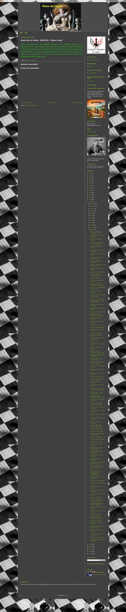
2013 (90, 544)
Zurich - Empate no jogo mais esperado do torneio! (97, 243)
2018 (90, 192)
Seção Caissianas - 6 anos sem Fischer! (97, 373)
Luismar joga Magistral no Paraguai (96, 318)
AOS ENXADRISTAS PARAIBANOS (95, 274)
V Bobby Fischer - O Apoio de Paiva (97, 344)
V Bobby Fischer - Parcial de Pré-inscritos (96, 477)
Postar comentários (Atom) (31, 105)
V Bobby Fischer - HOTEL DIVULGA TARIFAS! (96, 403)
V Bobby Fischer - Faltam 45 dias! (96, 280)
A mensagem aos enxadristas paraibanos (96, 250)
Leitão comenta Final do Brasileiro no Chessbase (96, 517)
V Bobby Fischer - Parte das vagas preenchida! (96, 448)
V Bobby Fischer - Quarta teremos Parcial (96, 359)
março (91, 225)
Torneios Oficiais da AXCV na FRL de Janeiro (97, 526)
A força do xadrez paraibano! (96, 298)
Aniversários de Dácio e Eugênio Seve (97, 414)
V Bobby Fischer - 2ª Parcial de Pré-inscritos (97, 407)
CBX (26, 33)
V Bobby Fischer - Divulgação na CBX (97, 400)
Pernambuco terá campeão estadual (96, 247)
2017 (90, 194)
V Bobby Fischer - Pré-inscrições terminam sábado (97, 295)
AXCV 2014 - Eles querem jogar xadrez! (97, 483)
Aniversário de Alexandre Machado (96, 459)
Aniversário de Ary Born (95, 441)
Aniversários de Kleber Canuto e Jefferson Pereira (97, 355)
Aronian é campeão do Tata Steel (97, 311)
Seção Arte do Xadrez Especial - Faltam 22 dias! (97, 434)
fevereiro (92, 227)
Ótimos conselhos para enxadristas (95, 381)
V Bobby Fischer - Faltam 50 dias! (96, 330)
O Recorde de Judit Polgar (96, 520)
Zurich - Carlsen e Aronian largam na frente (96, 258)
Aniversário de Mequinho (96, 333)
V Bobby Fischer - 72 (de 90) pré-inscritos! (97, 411)
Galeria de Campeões (93, 60)
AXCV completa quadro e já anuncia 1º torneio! (96, 466)
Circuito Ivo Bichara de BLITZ (97, 327)
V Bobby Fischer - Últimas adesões (96, 444)
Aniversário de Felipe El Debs (97, 272)
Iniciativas (91, 81)
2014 (90, 202)
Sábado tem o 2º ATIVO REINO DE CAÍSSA (97, 288)
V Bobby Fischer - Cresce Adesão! (96, 511)
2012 (90, 546)
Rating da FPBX (92, 73)
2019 (90, 190)
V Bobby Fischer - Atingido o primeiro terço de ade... (97, 500)
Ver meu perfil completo (99, 574)
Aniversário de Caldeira (95, 514)
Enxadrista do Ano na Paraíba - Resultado (97, 540)
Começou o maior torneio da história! (96, 269)
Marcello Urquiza (99, 572)
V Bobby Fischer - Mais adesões (97, 480)
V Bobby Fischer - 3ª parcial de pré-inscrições (97, 338)
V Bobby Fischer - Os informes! (97, 439)
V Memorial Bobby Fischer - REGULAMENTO (96, 504)
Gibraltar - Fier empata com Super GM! (96, 261)
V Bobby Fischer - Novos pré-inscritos (97, 385)
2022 (90, 183)
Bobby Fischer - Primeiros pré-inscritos (97, 530)
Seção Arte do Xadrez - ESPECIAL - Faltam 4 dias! (97, 284)
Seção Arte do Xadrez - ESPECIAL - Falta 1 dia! (96, 232)
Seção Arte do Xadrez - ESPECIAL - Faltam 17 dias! (97, 396)
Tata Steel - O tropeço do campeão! (96, 291)
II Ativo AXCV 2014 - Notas (96, 376)
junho (91, 218)
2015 (90, 199)
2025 (90, 176)
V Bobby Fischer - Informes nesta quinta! (96, 451)
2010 (90, 551)
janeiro (92, 229)
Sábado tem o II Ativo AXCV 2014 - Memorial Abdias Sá (97, 389)
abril (91, 222)
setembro (92, 211)
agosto (91, 213)
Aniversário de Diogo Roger (96, 379)
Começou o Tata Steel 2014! (96, 429)
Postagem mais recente (26, 102)
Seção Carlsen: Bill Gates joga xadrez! (97, 322)
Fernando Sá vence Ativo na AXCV (96, 370)
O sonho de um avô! (94, 341)
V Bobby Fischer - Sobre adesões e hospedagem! (96, 425)
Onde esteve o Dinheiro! (95, 497)
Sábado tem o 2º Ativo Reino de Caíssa (97, 254)
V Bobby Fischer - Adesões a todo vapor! (97, 455)
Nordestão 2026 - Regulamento (96, 88)
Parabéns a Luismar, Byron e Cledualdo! (96, 305)
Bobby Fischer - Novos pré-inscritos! (96, 523)
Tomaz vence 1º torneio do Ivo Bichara (97, 308)
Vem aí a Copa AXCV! (95, 278)
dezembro (92, 204)
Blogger (66, 595)
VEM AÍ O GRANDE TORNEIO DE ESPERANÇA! (95, 473)
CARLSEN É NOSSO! (95, 335)
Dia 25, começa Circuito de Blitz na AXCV (97, 366)
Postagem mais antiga (77, 102)
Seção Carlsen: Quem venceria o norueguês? (97, 490)
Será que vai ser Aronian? (96, 325)
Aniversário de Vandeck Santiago (95, 422)
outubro (92, 208)
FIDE (21, 33)
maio (91, 220)
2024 (90, 178)
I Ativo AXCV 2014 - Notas (96, 431)
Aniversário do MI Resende (96, 437)
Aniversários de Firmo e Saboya (97, 537)
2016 (90, 197)
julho (91, 215)
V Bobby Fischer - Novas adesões (96, 487)
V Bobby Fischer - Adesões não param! (97, 507)
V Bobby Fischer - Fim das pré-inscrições (97, 235)
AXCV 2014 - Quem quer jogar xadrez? (97, 494)
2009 (90, 553)
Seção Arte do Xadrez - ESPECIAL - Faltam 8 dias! (97, 314)
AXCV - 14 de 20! (94, 469)
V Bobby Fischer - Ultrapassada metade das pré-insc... (97, 462)
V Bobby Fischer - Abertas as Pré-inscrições (97, 534)
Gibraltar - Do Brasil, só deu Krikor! (96, 239)
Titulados (91, 66)
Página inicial (52, 102)
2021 (90, 185)
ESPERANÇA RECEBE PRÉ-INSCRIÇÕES (97, 301)
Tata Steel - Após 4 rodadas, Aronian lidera (96, 392)
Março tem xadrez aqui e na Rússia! (96, 348)
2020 (90, 188)
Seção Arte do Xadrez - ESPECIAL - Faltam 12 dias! (97, 351)
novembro (92, 206)
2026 (90, 173)
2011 (90, 549)
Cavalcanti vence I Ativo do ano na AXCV (97, 418)
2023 (90, 180)
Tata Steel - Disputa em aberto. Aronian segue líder (97, 362)
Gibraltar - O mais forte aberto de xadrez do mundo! (97, 265)
